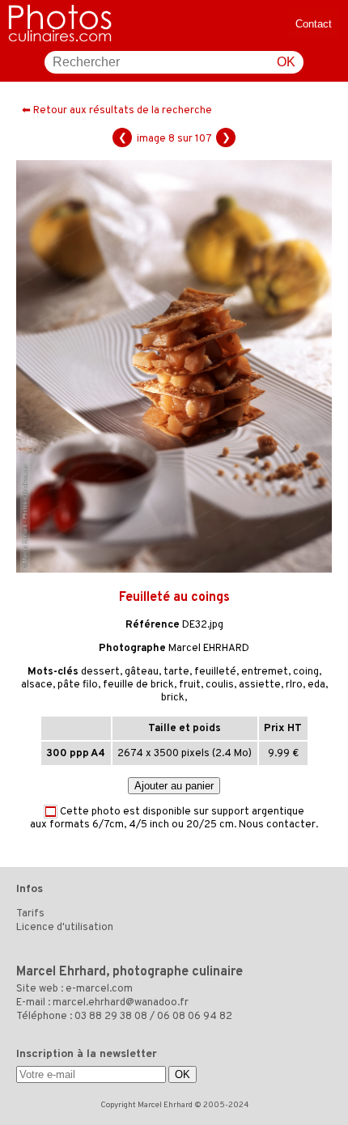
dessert (100, 672)
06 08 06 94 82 (194, 1016)
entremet (264, 672)
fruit (190, 685)
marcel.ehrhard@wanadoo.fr (121, 1002)
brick (173, 697)
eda (316, 685)
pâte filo (77, 685)
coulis (220, 685)
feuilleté (215, 672)
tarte (176, 672)
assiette (260, 685)
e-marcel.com (99, 989)
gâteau (142, 672)
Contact (313, 24)
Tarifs (30, 913)
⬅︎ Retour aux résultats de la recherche (117, 110)
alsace (37, 685)
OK (286, 62)
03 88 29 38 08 (110, 1016)
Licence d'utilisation (64, 927)
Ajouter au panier (174, 786)
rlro (294, 685)
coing (306, 672)
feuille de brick (138, 685)
